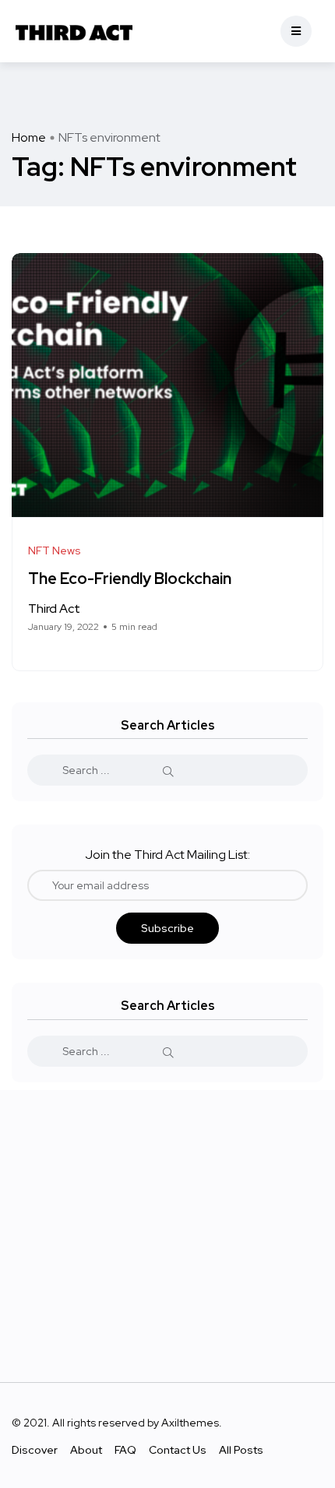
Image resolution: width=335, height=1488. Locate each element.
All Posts (241, 1450)
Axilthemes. (191, 1423)
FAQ (125, 1450)
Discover (35, 1450)
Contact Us (177, 1450)
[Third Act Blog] (74, 31)
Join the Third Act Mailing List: (167, 855)
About (86, 1450)
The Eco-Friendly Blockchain (129, 579)
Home (29, 137)
